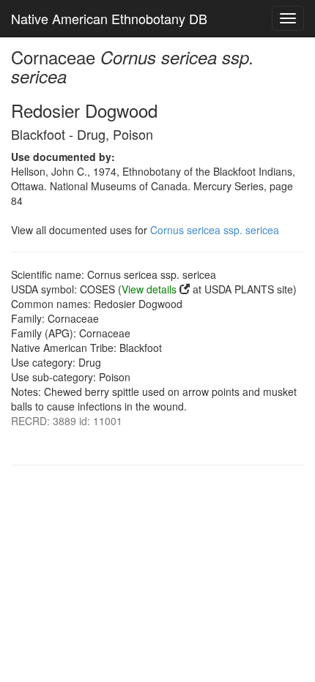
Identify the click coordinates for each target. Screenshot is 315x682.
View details (149, 289)
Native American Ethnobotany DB (109, 18)
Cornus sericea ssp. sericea (214, 229)
